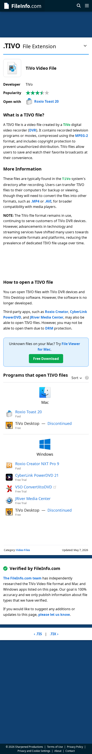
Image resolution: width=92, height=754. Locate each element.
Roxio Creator (56, 311)
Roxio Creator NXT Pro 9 (37, 463)
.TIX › (54, 634)
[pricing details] (86, 377)
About (57, 751)
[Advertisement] (46, 24)
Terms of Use (55, 747)
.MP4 (35, 201)
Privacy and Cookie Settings (34, 751)
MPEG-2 (81, 135)
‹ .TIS (38, 634)
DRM (49, 328)
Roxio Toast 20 (46, 101)
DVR (32, 130)
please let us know (54, 614)
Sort (74, 378)
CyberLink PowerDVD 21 (37, 475)
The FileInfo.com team (22, 578)
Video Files (23, 550)
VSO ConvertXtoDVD (33, 486)
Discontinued (59, 423)
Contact (70, 751)
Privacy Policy (75, 747)
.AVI (48, 201)
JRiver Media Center (46, 317)
